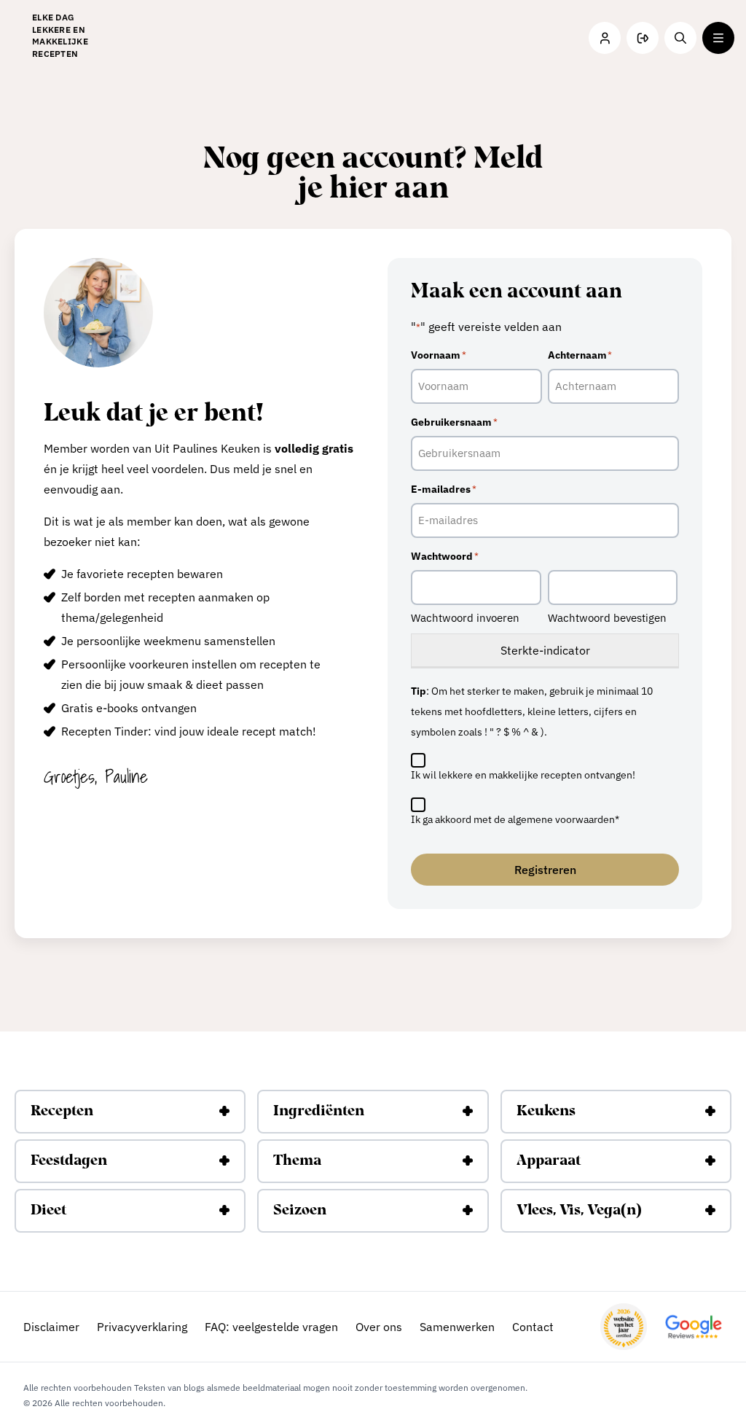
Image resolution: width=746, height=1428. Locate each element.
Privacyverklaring (142, 1326)
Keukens (546, 1111)
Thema (297, 1161)
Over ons (379, 1326)
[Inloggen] (605, 38)
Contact (533, 1326)
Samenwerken (457, 1326)
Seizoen (299, 1210)
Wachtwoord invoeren (465, 618)
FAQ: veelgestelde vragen (271, 1326)
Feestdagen (69, 1161)
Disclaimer (51, 1326)
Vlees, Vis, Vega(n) (579, 1210)
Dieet (48, 1210)
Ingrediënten (318, 1111)
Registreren (545, 869)
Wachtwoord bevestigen (607, 618)
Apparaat (549, 1161)
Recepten (62, 1111)
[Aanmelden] (643, 38)
